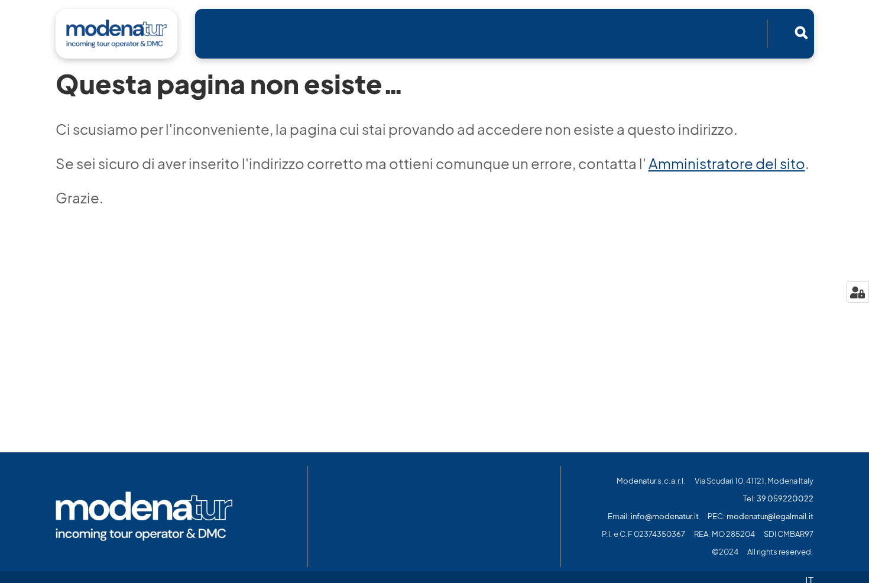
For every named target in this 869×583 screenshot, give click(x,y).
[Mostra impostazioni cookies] (857, 292)
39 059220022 (785, 498)
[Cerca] (801, 32)
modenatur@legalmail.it (770, 516)
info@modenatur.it (665, 516)
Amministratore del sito (726, 164)
